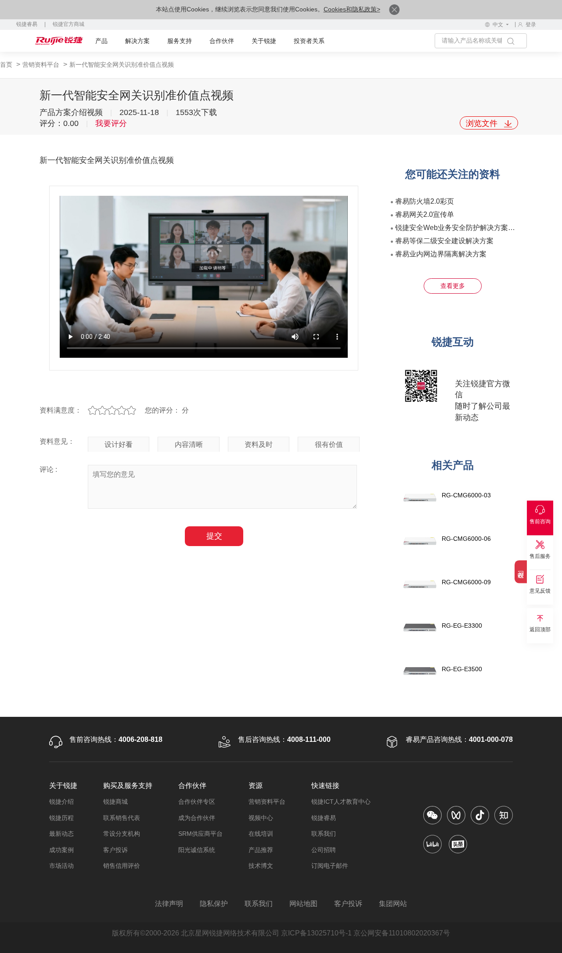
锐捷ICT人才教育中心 (341, 801)
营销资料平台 (41, 64)
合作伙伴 (221, 40)
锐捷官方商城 (68, 24)
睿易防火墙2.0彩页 (424, 201)
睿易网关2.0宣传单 (424, 214)
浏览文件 (483, 123)
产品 (101, 40)
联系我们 (323, 833)
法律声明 (169, 903)
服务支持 (179, 40)
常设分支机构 (121, 833)
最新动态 (61, 833)
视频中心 (261, 817)
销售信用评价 (121, 865)
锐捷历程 (61, 817)
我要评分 (111, 123)
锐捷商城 (115, 801)
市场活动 (61, 865)
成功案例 (61, 849)
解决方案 (137, 40)
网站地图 (303, 903)
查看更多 (452, 285)
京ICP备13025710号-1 (316, 933)
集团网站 (393, 903)
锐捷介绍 (61, 801)
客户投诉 (115, 849)
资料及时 (259, 444)
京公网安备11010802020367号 (401, 933)
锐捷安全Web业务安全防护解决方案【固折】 (465, 227)
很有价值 (329, 444)
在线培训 (261, 833)
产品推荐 (261, 849)
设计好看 (118, 444)
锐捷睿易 (26, 24)
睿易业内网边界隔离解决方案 (440, 254)
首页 (7, 64)
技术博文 (261, 865)
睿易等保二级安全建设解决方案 (444, 241)
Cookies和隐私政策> (352, 9)
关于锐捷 (264, 40)
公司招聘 (323, 849)
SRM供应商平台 (200, 833)
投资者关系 (309, 40)
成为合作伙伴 (196, 817)
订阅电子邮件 (329, 865)
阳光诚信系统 (196, 849)
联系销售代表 (121, 817)
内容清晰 (189, 444)
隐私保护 (214, 903)
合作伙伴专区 (196, 801)
